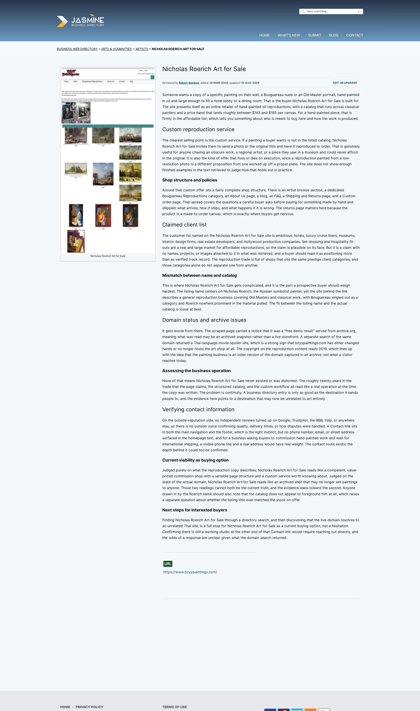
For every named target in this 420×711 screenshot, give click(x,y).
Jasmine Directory (81, 21)
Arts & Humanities (116, 49)
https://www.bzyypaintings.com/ (190, 572)
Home (264, 35)
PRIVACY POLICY (89, 707)
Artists (141, 49)
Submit (314, 35)
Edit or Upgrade (345, 82)
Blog (333, 35)
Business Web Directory (77, 49)
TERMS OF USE (174, 707)
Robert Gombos (189, 82)
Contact (354, 35)
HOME (65, 707)
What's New (289, 35)
